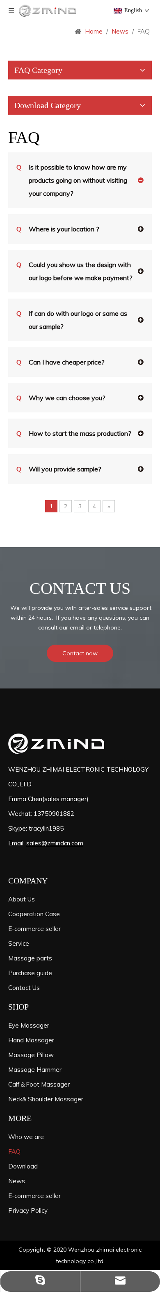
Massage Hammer (35, 1069)
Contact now (80, 653)
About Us (21, 899)
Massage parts (30, 958)
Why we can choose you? (60, 398)
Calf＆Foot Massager (39, 1084)
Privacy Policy (28, 1210)
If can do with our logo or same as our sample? (71, 320)
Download (23, 1166)
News (16, 1181)
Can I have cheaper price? (60, 362)
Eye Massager (28, 1025)
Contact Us (24, 988)
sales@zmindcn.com (54, 843)
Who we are (26, 1137)
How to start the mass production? (73, 433)
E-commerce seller (34, 929)
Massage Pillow (31, 1055)
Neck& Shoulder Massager (45, 1099)
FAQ (14, 1151)
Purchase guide (30, 973)
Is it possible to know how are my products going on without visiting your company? (71, 180)
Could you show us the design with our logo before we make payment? (74, 271)
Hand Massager (31, 1040)
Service (18, 943)
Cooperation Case (34, 914)
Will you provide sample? (58, 469)
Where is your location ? (57, 229)
